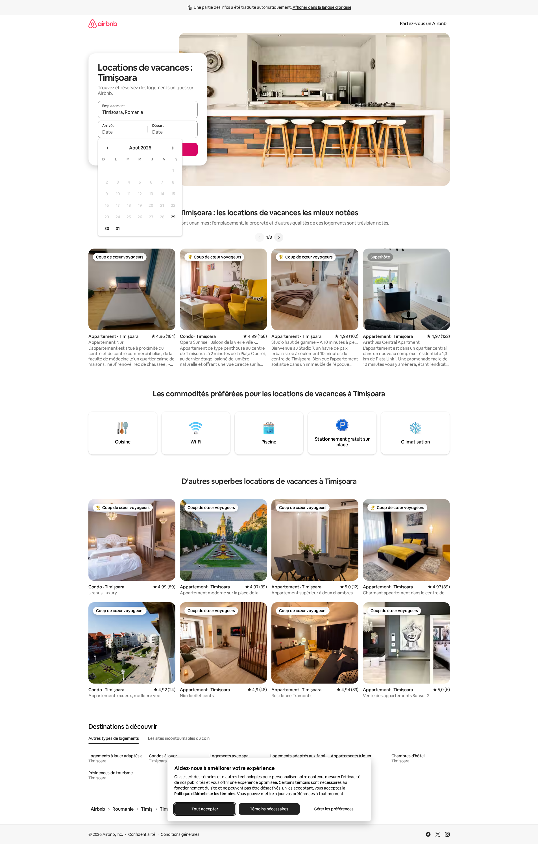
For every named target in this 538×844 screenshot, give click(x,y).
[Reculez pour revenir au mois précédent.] (107, 148)
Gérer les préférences (333, 809)
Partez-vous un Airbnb (423, 24)
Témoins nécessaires (269, 809)
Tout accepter (204, 809)
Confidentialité (141, 834)
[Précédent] (259, 237)
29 (173, 216)
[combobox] (147, 112)
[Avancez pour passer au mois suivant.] (172, 148)
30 (106, 228)
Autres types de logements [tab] (113, 738)
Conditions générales (180, 834)
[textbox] (122, 132)
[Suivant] (278, 237)
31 (118, 228)
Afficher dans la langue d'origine (322, 7)
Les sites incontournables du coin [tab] (179, 738)
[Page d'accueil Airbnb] (102, 23)
